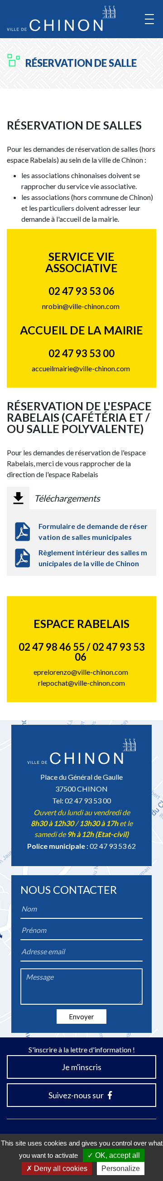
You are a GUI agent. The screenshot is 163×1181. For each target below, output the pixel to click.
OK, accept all (116, 1155)
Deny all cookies (59, 1168)
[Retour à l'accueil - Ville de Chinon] (61, 18)
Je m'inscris (81, 1067)
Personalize (120, 1168)
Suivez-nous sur (76, 1095)
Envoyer (81, 1016)
